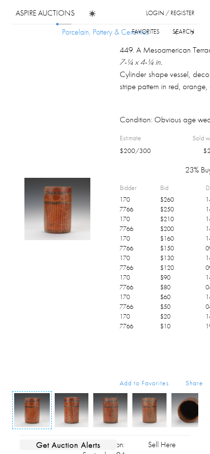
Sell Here (162, 444)
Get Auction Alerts (68, 444)
